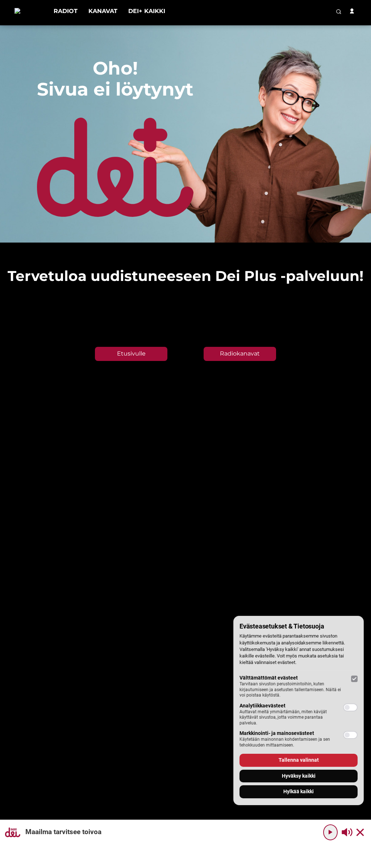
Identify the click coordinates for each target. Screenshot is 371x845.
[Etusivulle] (28, 11)
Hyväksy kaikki (299, 776)
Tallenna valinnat (299, 760)
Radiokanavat (240, 353)
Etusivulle (131, 353)
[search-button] (339, 11)
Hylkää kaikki (298, 791)
